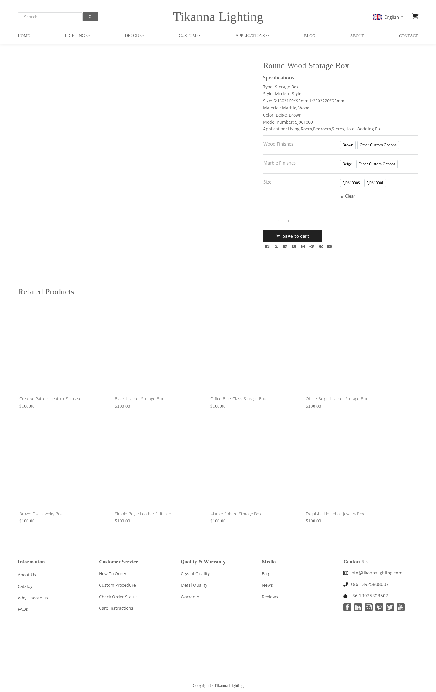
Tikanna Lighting (218, 16)
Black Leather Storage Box (139, 398)
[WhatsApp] (294, 246)
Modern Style (288, 93)
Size (267, 182)
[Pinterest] (303, 246)
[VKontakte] (320, 246)
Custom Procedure (117, 585)
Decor (132, 36)
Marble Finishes (279, 163)
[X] (276, 246)
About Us (27, 575)
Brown (295, 115)
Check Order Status (118, 596)
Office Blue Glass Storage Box (238, 398)
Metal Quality (194, 585)
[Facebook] (267, 246)
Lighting (75, 36)
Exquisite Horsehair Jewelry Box (335, 513)
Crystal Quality (195, 573)
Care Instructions (116, 608)
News (267, 585)
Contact (408, 36)
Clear (350, 196)
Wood (304, 108)
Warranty (190, 596)
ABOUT (357, 36)
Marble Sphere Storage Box (235, 513)
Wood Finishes (278, 144)
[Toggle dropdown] (88, 36)
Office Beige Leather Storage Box (337, 398)
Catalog (25, 586)
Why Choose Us (33, 598)
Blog (309, 36)
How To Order (113, 573)
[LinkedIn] (285, 246)
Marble (289, 108)
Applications (250, 36)
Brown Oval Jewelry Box (41, 513)
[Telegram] (312, 246)
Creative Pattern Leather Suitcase (50, 398)
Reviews (270, 596)
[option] (347, 145)
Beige (281, 115)
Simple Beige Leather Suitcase (143, 513)
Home (24, 36)
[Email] (329, 246)
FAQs (23, 609)
